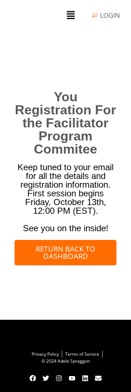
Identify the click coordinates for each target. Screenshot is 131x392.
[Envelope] (98, 378)
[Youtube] (72, 378)
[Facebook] (32, 378)
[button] (70, 15)
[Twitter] (45, 378)
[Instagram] (59, 378)
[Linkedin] (85, 378)
